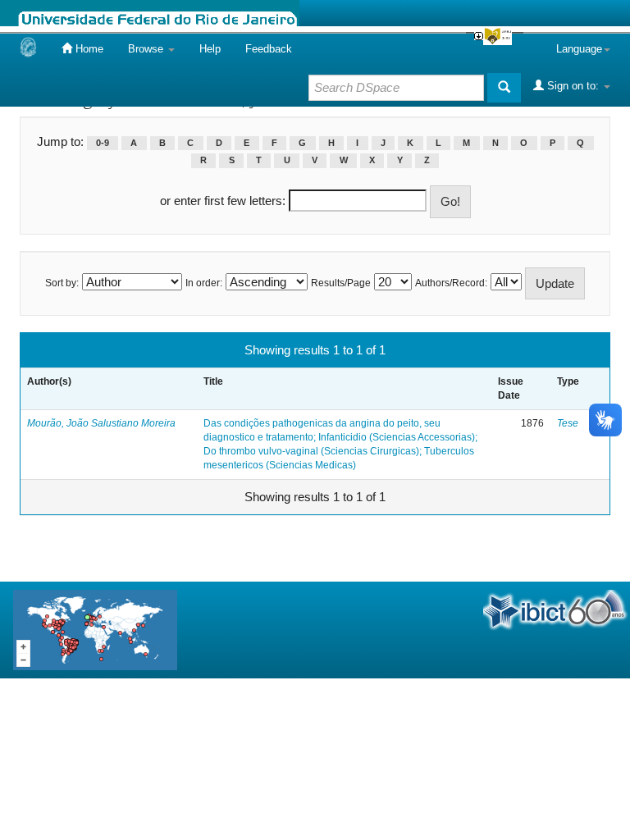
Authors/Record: (451, 283)
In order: (203, 283)
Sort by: (62, 283)
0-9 (102, 143)
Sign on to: (573, 86)
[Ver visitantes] (95, 629)
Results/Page (341, 283)
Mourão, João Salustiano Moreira (101, 423)
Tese (567, 423)
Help (210, 49)
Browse (147, 49)
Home (87, 49)
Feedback (268, 49)
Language (579, 49)
